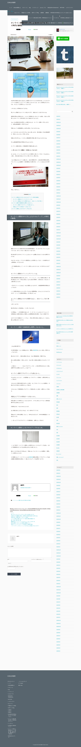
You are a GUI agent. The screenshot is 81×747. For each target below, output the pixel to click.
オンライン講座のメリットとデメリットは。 (23, 199)
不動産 (57, 386)
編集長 (62, 88)
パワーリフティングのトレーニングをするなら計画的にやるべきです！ (25, 525)
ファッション (58, 377)
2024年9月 (58, 131)
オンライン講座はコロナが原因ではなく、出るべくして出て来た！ (28, 201)
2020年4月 (58, 644)
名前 (8, 559)
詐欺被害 (58, 444)
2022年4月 (58, 220)
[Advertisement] (30, 471)
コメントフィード (59, 349)
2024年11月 (58, 125)
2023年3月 (58, 186)
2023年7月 (58, 174)
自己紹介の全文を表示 (25, 487)
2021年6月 (58, 251)
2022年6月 (58, 214)
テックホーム (56, 17)
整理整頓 (58, 411)
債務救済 (47, 12)
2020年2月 (58, 297)
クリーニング (58, 365)
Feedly (21, 685)
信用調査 (58, 392)
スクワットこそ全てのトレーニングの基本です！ (64, 328)
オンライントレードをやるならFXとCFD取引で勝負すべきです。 (64, 316)
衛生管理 (58, 441)
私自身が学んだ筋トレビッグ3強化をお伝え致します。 (64, 321)
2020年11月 (58, 269)
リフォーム (58, 383)
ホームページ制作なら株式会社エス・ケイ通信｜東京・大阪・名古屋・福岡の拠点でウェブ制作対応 (12, 731)
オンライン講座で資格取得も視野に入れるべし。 (22, 203)
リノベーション (59, 380)
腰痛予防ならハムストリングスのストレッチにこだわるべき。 (23, 521)
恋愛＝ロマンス (59, 398)
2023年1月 (58, 192)
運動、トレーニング (59, 457)
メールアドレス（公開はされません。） (37, 559)
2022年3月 (58, 223)
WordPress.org (59, 352)
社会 (22, 500)
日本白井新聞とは (17, 7)
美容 (57, 432)
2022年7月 (58, 211)
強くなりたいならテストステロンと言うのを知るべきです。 (23, 514)
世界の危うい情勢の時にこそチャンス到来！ (20, 517)
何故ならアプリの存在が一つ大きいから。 (22, 206)
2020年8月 (58, 278)
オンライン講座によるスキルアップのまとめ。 (22, 208)
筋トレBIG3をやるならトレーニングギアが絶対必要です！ (64, 332)
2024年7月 (58, 137)
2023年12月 (58, 159)
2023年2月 (58, 189)
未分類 (57, 417)
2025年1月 (58, 119)
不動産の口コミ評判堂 (25, 12)
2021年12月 (58, 232)
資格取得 (31, 457)
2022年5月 (58, 217)
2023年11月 (58, 162)
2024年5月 (58, 143)
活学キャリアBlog (35, 12)
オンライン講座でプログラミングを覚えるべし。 (24, 204)
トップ (10, 7)
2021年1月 (58, 263)
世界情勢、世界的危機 (60, 389)
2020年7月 (58, 281)
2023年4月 (58, 183)
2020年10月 (58, 272)
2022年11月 (58, 552)
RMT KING (62, 7)
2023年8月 (58, 171)
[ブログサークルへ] (65, 30)
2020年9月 (58, 275)
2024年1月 (58, 156)
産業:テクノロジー (59, 426)
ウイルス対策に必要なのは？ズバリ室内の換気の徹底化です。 (23, 518)
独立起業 (58, 423)
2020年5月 (58, 287)
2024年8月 (58, 134)
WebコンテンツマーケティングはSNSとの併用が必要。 (22, 524)
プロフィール (24, 7)
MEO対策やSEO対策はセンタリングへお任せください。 (62, 12)
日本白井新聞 (11, 2)
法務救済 (42, 12)
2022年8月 (58, 208)
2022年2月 (58, 226)
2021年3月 (58, 257)
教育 (19, 500)
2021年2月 (58, 260)
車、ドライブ (58, 454)
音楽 (57, 460)
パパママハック (35, 7)
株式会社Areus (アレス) (68, 22)
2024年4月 (58, 146)
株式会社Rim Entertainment (53, 7)
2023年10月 (58, 165)
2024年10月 (58, 128)
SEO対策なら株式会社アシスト (66, 17)
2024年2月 (58, 506)
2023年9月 (58, 168)
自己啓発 (25, 500)
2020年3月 (58, 647)
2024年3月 (58, 149)
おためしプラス (43, 7)
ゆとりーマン (17, 12)
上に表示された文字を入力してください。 (15, 566)
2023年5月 (58, 180)
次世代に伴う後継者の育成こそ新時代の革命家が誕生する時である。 (24, 515)
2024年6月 (58, 140)
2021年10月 (58, 238)
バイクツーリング (59, 371)
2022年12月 (58, 195)
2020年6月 (58, 284)
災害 (57, 420)
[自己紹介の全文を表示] (31, 488)
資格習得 (35, 350)
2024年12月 (58, 122)
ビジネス (58, 374)
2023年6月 (58, 177)
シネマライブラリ (69, 7)
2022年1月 (58, 229)
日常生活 (58, 414)
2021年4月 (58, 254)
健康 (57, 395)
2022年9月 (58, 205)
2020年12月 (58, 266)
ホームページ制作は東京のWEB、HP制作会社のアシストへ (12, 720)
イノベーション (15, 500)
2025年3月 (58, 116)
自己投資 (29, 500)
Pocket (29, 29)
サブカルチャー (59, 368)
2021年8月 (58, 598)
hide (29, 194)
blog (30, 7)
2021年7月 (58, 601)
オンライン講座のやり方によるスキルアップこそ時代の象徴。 (25, 197)
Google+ (21, 683)
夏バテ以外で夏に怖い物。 (16, 520)
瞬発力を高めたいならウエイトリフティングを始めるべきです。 (64, 325)
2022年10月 (58, 202)
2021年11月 (58, 235)
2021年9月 (58, 241)
